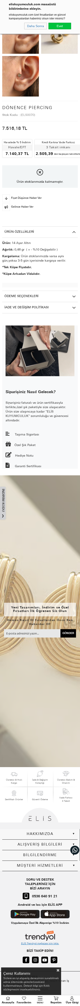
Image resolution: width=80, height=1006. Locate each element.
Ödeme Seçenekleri (21, 296)
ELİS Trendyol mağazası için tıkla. (40, 944)
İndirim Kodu (3, 503)
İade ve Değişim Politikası (26, 307)
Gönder (68, 633)
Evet (60, 26)
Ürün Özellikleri (19, 232)
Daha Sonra (35, 26)
